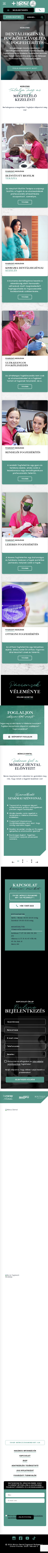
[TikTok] (34, 1538)
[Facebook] (20, 1538)
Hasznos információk (25, 1451)
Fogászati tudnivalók (25, 1475)
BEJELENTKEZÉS (20, 10)
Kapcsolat (25, 1456)
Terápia (19, 177)
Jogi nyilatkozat (25, 1470)
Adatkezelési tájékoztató (25, 1465)
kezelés (24, 269)
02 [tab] (22, 861)
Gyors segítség (13, 17)
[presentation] (25, 146)
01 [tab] (18, 861)
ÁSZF (25, 1461)
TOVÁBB (25, 202)
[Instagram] (14, 1538)
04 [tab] (31, 861)
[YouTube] (27, 1538)
